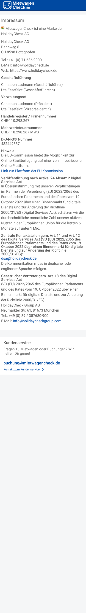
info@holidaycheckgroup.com (37, 321)
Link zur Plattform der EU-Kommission (32, 171)
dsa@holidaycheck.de (18, 258)
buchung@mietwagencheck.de (31, 363)
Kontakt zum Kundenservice (21, 369)
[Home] (18, 5)
